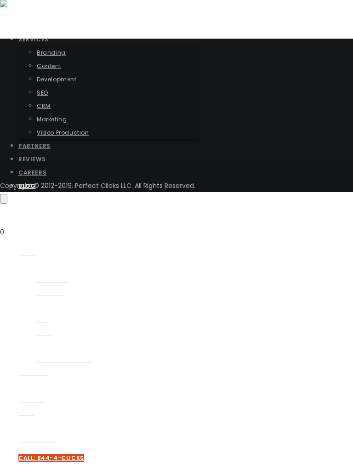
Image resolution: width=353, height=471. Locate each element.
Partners (33, 371)
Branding (52, 278)
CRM (44, 331)
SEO (42, 318)
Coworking (37, 438)
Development (56, 305)
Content (50, 291)
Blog (26, 411)
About (28, 251)
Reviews (31, 385)
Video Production (65, 358)
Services (32, 265)
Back (28, 154)
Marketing (53, 345)
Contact (32, 425)
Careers (31, 398)
